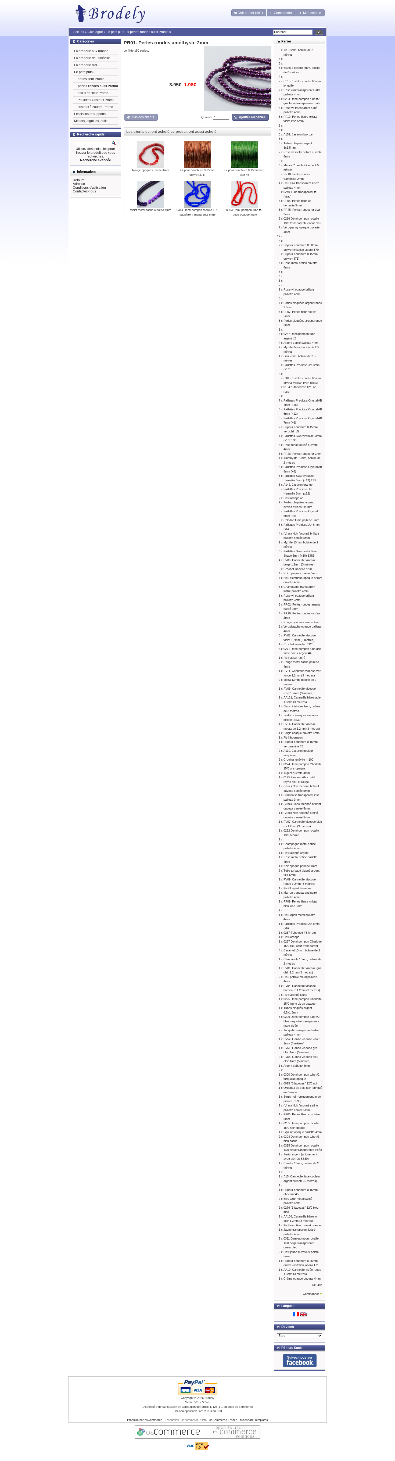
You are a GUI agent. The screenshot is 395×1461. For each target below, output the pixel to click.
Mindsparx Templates (254, 1419)
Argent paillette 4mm (296, 1065)
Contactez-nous (84, 191)
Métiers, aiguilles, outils (91, 121)
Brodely (209, 1397)
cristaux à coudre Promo (95, 107)
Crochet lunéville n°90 (297, 569)
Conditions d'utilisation (89, 187)
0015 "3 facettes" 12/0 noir (300, 1083)
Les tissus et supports (90, 114)
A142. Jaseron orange (298, 484)
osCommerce (153, 1419)
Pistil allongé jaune (295, 994)
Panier (286, 41)
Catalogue (95, 32)
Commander (311, 1293)
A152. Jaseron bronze (298, 134)
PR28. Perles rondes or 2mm (302, 453)
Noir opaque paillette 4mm (300, 866)
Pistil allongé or (293, 498)
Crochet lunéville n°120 (298, 644)
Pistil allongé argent (295, 852)
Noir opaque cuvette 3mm (300, 573)
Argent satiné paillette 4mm (300, 342)
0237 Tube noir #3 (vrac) (299, 932)
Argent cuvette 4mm (296, 773)
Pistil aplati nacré (294, 657)
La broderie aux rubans (91, 51)
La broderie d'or (85, 65)
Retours (78, 180)
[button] (249, 12)
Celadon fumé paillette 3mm (301, 520)
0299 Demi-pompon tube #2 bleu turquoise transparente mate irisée (301, 1021)
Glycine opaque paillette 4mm (302, 1132)
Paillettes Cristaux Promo (96, 100)
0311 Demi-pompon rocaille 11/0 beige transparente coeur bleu (301, 1243)
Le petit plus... (116, 32)
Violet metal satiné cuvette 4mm (150, 210)
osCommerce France (223, 1419)
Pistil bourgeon (293, 737)
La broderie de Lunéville (92, 58)
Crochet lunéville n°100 (298, 759)
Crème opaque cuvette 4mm (302, 1278)
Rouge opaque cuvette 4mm (150, 170)
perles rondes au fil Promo (149, 32)
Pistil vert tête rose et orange (302, 1225)
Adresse (79, 184)
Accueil (78, 32)
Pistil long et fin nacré (297, 888)
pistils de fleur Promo (93, 93)
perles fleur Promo (91, 79)
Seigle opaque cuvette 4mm (301, 733)
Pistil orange (291, 937)
